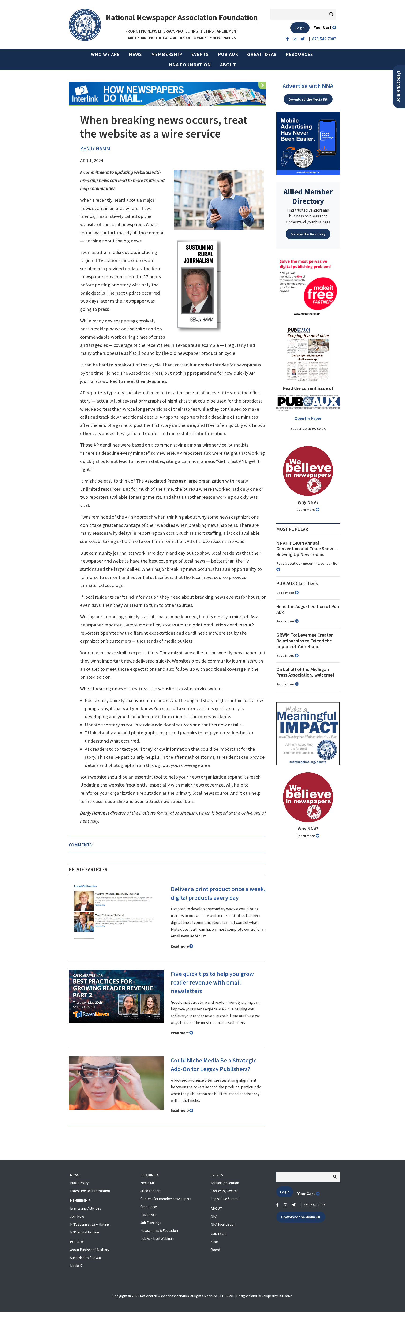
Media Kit (77, 1265)
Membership (166, 54)
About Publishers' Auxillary (89, 1250)
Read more (180, 946)
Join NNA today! (398, 86)
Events (200, 54)
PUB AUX (228, 54)
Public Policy (79, 1183)
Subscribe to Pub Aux (85, 1257)
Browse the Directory (308, 234)
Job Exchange (150, 1222)
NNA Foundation (190, 65)
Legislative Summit (225, 1199)
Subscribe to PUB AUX (308, 428)
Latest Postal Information (90, 1191)
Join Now (77, 1216)
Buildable (285, 1296)
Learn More (306, 509)
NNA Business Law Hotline (90, 1224)
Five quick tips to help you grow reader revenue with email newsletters (212, 982)
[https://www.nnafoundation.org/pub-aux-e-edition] (308, 353)
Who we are (105, 54)
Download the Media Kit (308, 99)
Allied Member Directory (308, 196)
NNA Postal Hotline (84, 1232)
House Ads (148, 1214)
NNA (214, 1216)
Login (300, 28)
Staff (214, 1242)
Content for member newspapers (165, 1199)
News (135, 54)
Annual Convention (225, 1183)
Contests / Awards (224, 1191)
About (228, 65)
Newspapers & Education (159, 1230)
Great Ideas (262, 54)
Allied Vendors (150, 1191)
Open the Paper (308, 418)
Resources (299, 54)
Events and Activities (85, 1208)
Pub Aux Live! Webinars (157, 1238)
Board (215, 1250)
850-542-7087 (314, 1205)
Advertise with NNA (308, 86)
